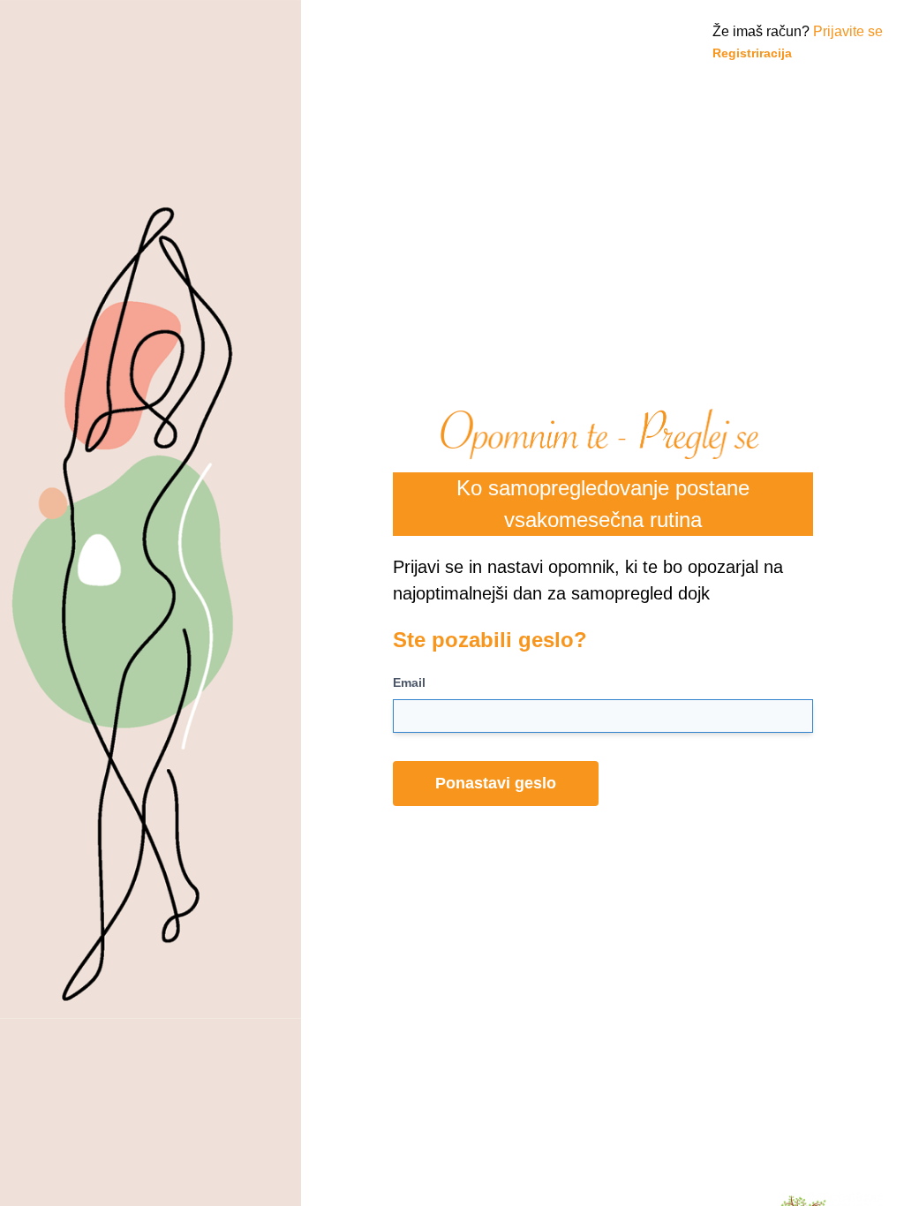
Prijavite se (848, 31)
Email (409, 682)
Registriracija (752, 53)
